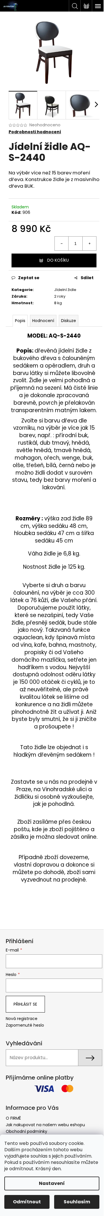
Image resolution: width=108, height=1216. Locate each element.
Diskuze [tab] (68, 320)
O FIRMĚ (13, 1118)
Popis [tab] (20, 320)
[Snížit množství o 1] (62, 243)
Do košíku (58, 260)
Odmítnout (27, 1201)
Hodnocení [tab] (43, 320)
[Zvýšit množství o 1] (89, 243)
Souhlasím (77, 1201)
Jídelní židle (65, 289)
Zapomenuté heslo (25, 1025)
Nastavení (52, 1183)
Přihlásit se (25, 1004)
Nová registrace (21, 1018)
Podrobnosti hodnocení (35, 132)
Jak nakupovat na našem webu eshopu (45, 1125)
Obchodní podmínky (26, 1131)
